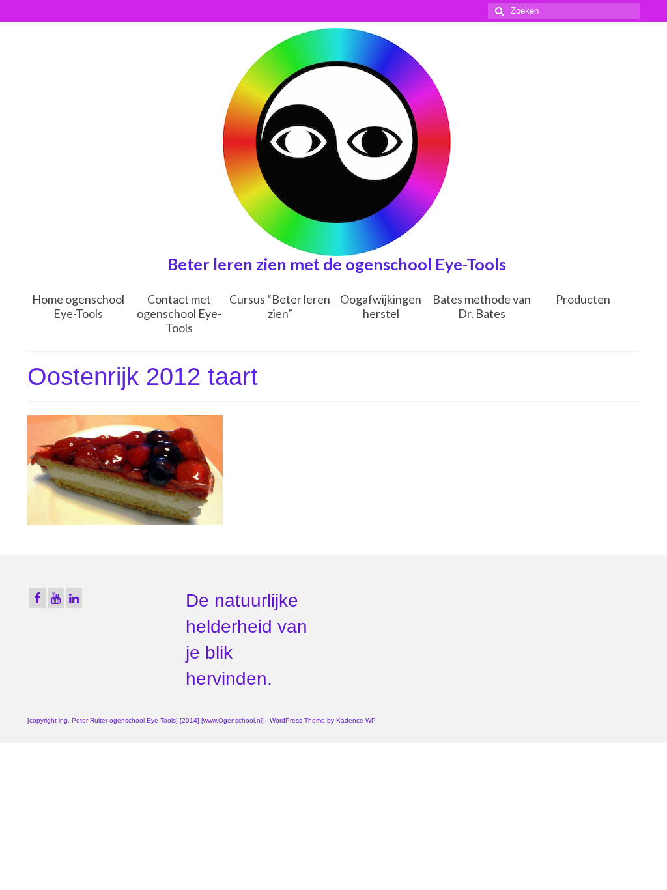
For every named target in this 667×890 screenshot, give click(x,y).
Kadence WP (356, 720)
